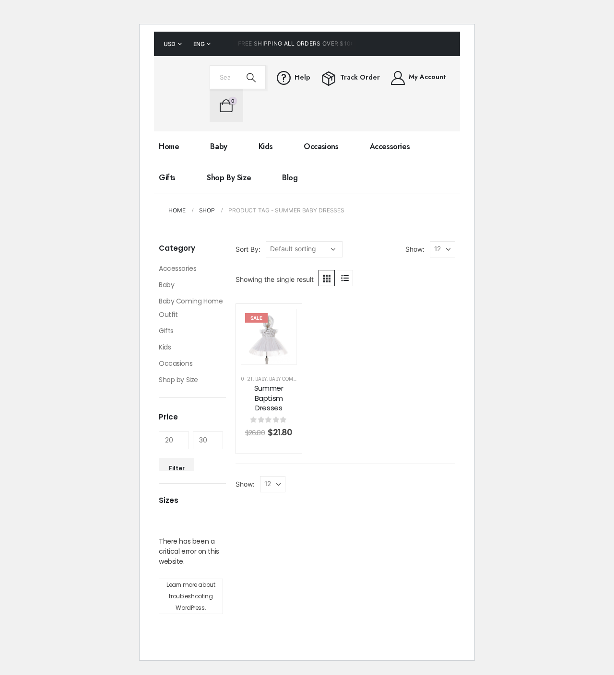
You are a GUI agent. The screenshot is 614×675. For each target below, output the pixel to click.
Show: (415, 249)
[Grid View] (327, 278)
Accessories (390, 146)
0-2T (247, 379)
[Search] (251, 77)
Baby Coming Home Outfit (191, 307)
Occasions (321, 146)
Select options (276, 345)
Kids (265, 146)
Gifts (167, 177)
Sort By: (248, 249)
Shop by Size (229, 177)
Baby (218, 146)
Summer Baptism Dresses (268, 398)
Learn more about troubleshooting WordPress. (190, 596)
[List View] (345, 278)
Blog (289, 177)
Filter (177, 467)
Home (169, 146)
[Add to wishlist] (282, 323)
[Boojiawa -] (179, 94)
